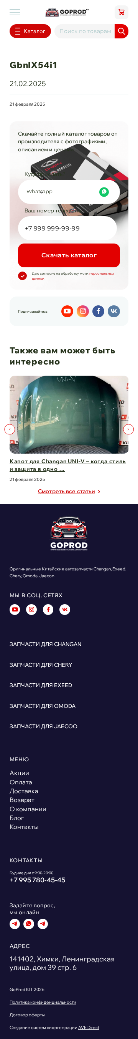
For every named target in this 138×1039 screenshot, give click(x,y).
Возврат (22, 800)
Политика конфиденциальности (43, 1002)
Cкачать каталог (69, 255)
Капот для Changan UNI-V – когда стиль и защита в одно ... (68, 465)
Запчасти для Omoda (43, 706)
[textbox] (67, 191)
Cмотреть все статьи (66, 491)
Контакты (24, 826)
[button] (9, 429)
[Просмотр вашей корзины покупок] (121, 12)
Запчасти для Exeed (41, 685)
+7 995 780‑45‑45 (37, 880)
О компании (28, 809)
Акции (19, 773)
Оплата (21, 782)
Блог (17, 818)
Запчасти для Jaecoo (43, 726)
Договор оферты (27, 1014)
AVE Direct (88, 1027)
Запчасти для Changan (45, 644)
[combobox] (69, 192)
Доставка (24, 791)
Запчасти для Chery (41, 664)
